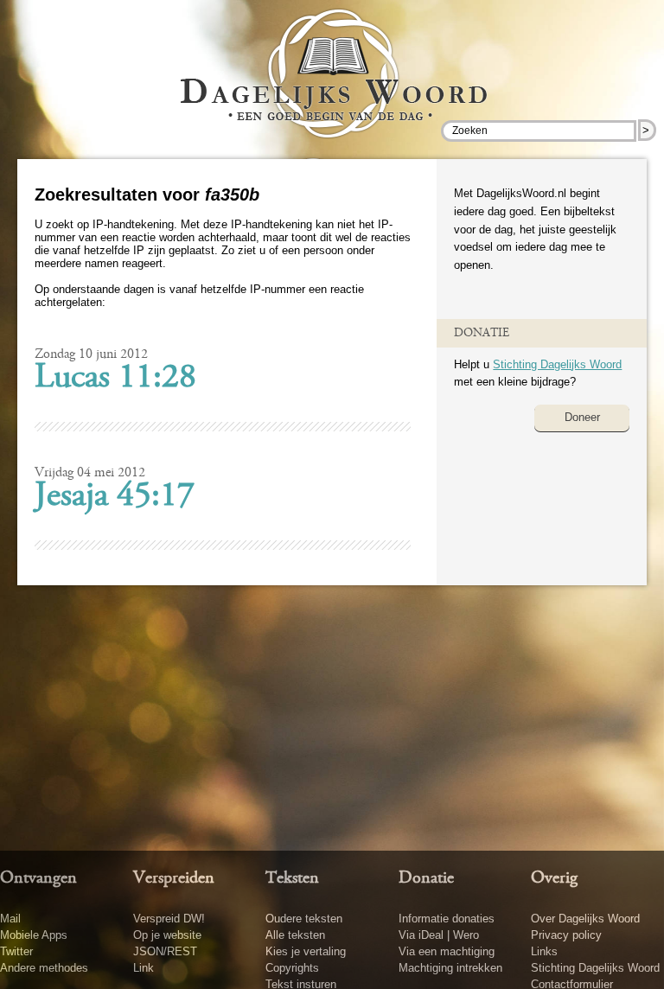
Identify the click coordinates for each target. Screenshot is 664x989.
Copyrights (292, 967)
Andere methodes (44, 967)
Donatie (426, 878)
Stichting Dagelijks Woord (557, 364)
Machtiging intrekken (450, 967)
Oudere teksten (303, 918)
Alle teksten (295, 934)
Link (143, 967)
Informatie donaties (447, 918)
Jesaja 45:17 (115, 497)
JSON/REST (165, 951)
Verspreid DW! (169, 918)
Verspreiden (173, 878)
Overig (554, 878)
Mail (10, 918)
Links (544, 951)
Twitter (16, 951)
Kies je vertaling (305, 951)
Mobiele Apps (33, 934)
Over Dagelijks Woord (585, 918)
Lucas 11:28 (115, 378)
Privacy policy (566, 934)
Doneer (582, 417)
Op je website (167, 934)
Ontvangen (38, 878)
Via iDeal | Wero (439, 934)
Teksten (292, 878)
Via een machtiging (447, 951)
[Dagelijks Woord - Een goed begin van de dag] (332, 85)
